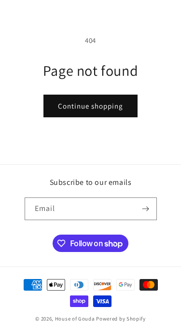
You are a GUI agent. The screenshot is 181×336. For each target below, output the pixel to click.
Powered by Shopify (121, 318)
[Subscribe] (145, 208)
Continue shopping (90, 106)
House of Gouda (75, 318)
